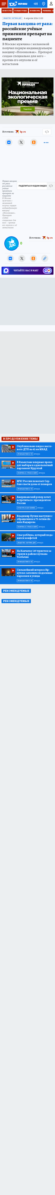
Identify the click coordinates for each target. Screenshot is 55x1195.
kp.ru (23, 131)
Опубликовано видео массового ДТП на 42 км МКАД (34, 448)
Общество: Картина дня (12, 18)
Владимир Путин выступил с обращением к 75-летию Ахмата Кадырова (34, 519)
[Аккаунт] (51, 4)
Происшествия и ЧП (25, 454)
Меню (4, 4)
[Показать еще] (46, 142)
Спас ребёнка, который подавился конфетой (35, 536)
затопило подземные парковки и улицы (35, 572)
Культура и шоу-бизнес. (27, 508)
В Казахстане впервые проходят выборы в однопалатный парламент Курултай (35, 465)
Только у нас (20, 10)
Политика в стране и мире (27, 473)
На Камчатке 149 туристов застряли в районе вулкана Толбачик (34, 553)
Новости (7, 10)
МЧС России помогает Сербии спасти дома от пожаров (34, 483)
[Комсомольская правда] (18, 3)
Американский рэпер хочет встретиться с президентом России (34, 500)
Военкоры (35, 10)
